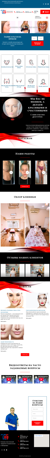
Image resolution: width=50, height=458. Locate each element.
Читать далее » (4, 321)
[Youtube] (48, 4)
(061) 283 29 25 (19, 12)
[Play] (13, 270)
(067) (35, 11)
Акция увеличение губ (7, 342)
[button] (17, 17)
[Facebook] (46, 4)
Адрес (21, 435)
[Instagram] (43, 4)
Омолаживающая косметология (35, 310)
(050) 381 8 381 (28, 12)
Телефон (27, 11)
